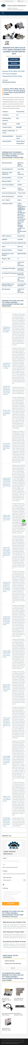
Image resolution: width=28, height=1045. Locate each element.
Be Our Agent (14, 67)
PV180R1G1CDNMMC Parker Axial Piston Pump (6, 330)
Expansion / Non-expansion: (7, 173)
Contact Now (14, 59)
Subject (5, 871)
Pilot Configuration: (8, 196)
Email (4, 858)
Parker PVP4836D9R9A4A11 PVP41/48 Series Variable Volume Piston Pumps (7, 483)
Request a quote (9, 1)
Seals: (4, 188)
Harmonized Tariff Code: (9, 243)
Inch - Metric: (6, 200)
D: (2, 262)
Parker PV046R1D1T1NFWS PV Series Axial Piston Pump (6, 654)
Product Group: (7, 127)
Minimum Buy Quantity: (6, 119)
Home (2, 15)
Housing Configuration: (9, 193)
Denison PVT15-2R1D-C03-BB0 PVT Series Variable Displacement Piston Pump (7, 587)
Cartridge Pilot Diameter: (10, 273)
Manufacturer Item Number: (8, 254)
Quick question (7, 877)
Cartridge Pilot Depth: (8, 268)
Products (7, 15)
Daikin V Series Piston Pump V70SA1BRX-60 (6, 799)
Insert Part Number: (8, 185)
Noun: (4, 246)
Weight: (4, 124)
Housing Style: (6, 141)
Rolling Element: (7, 163)
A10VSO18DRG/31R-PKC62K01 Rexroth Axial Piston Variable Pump (7, 822)
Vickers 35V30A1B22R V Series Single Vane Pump (6, 518)
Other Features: (7, 236)
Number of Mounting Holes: (8, 132)
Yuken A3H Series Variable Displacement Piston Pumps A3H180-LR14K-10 (6, 552)
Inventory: (5, 115)
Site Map (16, 1040)
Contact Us (10, 1040)
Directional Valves (15, 15)
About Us (4, 1040)
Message (5, 888)
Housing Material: (7, 169)
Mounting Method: (7, 136)
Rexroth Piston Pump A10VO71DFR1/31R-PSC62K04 (6, 447)
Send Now (10, 903)
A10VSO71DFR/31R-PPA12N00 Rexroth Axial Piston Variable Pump (6, 621)
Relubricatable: (7, 181)
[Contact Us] (24, 522)
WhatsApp (14, 63)
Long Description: (7, 203)
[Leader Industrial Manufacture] (3, 5)
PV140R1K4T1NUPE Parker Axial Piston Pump (7, 366)
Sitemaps (21, 1040)
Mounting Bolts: (7, 178)
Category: (5, 111)
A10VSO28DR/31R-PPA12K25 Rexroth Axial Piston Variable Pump (6, 760)
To (4, 864)
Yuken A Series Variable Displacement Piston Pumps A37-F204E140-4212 (6, 722)
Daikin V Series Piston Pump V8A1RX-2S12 (6, 413)
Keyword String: (7, 250)
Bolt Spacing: (6, 289)
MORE (13, 968)
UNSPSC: (4, 239)
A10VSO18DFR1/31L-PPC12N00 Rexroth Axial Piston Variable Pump (6, 390)
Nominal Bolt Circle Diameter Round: (8, 285)
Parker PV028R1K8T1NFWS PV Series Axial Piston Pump (6, 688)
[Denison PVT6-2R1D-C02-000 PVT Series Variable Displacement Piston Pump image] (14, 32)
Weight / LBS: (6, 259)
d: (2, 278)
